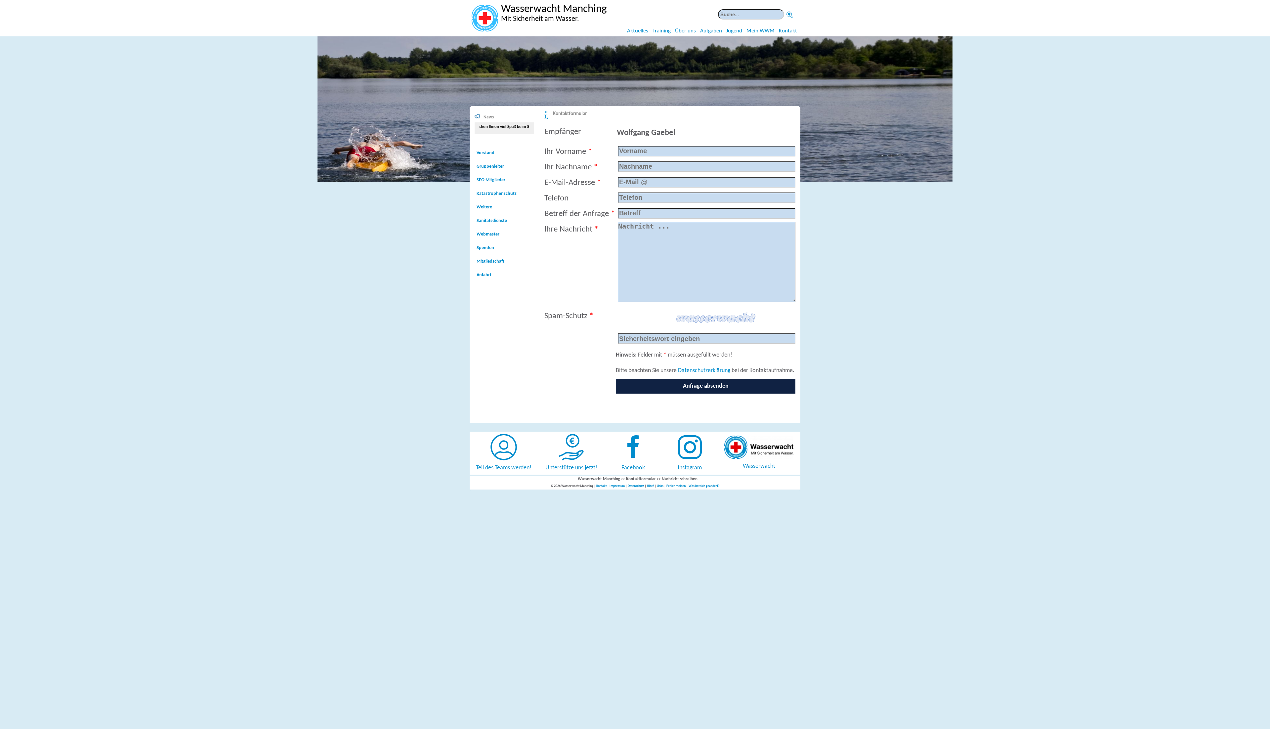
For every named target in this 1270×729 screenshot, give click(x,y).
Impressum (617, 486)
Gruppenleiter (490, 166)
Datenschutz (636, 486)
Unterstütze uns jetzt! (571, 468)
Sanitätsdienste (492, 220)
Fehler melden (676, 486)
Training (662, 31)
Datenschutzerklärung (704, 370)
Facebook (633, 468)
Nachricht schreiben (680, 479)
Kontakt (788, 31)
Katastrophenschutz (497, 193)
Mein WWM (760, 31)
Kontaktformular (570, 113)
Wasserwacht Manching (599, 479)
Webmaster (488, 234)
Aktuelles (637, 31)
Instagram (690, 468)
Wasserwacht (759, 466)
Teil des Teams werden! (503, 468)
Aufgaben (711, 31)
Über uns (685, 31)
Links (660, 486)
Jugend (734, 31)
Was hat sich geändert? (704, 486)
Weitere (484, 207)
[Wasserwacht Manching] (484, 18)
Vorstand (485, 152)
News (489, 117)
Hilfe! (650, 486)
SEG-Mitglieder (491, 180)
